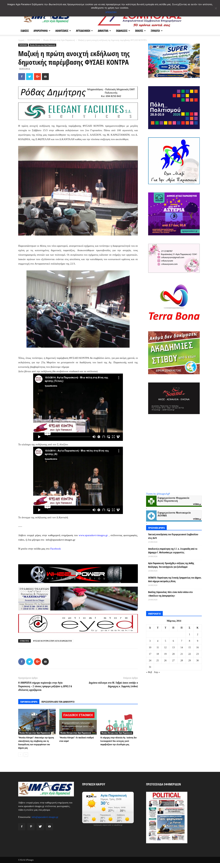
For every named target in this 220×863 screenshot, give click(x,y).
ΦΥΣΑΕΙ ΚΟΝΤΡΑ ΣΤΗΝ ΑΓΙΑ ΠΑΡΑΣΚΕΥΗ (52, 641)
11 (158, 647)
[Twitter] (40, 826)
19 (165, 654)
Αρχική (21, 40)
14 (181, 647)
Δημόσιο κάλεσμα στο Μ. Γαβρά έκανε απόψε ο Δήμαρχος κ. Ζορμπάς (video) (113, 684)
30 (197, 660)
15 (189, 647)
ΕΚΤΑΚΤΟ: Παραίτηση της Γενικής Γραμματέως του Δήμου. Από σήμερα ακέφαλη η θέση (175, 579)
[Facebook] (21, 826)
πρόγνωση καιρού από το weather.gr (108, 825)
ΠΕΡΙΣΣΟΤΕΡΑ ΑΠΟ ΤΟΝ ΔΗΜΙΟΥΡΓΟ (57, 701)
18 (157, 654)
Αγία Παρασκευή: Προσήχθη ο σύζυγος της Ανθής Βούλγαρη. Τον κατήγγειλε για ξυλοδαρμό (171, 565)
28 (181, 660)
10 (150, 647)
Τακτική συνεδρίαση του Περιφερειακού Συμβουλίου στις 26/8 (173, 536)
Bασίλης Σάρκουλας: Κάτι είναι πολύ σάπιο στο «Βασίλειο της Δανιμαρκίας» (170, 593)
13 (173, 647)
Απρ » (157, 672)
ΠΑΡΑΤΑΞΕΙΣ (34, 40)
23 (197, 654)
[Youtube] (49, 826)
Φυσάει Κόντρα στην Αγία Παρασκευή (59, 40)
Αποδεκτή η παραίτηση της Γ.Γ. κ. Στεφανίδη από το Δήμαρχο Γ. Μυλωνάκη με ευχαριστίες (172, 550)
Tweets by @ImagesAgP (158, 494)
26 (165, 660)
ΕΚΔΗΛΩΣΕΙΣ (121, 31)
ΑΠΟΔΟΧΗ (111, 12)
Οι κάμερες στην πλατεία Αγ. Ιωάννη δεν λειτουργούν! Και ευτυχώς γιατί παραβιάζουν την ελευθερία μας (118, 741)
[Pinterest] (31, 826)
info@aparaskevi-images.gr (45, 817)
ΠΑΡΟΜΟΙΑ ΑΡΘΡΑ (28, 701)
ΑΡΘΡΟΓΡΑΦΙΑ (41, 31)
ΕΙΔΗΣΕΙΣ (25, 31)
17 (150, 654)
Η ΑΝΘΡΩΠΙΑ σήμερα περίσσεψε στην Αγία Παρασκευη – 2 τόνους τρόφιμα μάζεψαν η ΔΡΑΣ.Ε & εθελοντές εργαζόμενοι (45, 686)
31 (150, 667)
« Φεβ (149, 672)
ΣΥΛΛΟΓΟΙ (155, 31)
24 (150, 660)
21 (181, 654)
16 (197, 647)
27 (173, 660)
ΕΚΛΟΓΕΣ (139, 31)
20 (173, 654)
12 (165, 647)
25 (157, 660)
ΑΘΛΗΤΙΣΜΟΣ (61, 31)
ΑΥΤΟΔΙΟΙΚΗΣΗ (83, 31)
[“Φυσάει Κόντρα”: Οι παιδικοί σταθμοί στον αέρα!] (78, 722)
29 (189, 660)
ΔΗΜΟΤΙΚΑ (103, 31)
